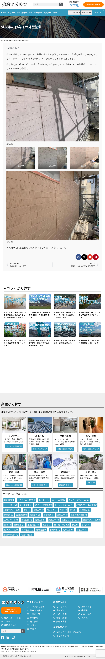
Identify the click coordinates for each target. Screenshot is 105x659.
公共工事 (38, 510)
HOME (3, 13)
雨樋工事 (81, 530)
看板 (75, 525)
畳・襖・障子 (61, 525)
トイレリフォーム (64, 505)
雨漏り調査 (27, 535)
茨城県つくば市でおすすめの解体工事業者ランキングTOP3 (14, 342)
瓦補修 (47, 525)
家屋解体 (35, 515)
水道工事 (53, 520)
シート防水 (26, 505)
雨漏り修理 (11, 535)
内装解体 (52, 510)
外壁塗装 (84, 510)
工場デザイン (11, 520)
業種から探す (27, 13)
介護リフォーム (12, 510)
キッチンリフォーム (79, 500)
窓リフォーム (11, 530)
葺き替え (27, 530)
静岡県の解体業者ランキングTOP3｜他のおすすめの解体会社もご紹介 (39, 342)
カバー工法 (59, 500)
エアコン (44, 500)
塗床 (73, 510)
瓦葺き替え (33, 525)
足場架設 (41, 530)
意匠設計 (27, 520)
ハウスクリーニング (86, 505)
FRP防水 (9, 500)
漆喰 (7, 525)
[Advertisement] (26, 374)
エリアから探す (14, 13)
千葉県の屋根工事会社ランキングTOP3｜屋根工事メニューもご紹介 (64, 314)
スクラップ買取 (43, 505)
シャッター (10, 505)
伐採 (26, 510)
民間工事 (40, 520)
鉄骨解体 (55, 530)
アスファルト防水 (27, 500)
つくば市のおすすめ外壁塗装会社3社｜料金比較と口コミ (39, 314)
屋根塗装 (49, 515)
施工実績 (47, 13)
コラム (55, 13)
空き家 (85, 525)
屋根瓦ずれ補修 (79, 515)
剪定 (63, 510)
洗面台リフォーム (71, 520)
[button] (78, 257)
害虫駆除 (21, 515)
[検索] (61, 4)
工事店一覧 (38, 13)
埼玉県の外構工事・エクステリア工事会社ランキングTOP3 (89, 314)
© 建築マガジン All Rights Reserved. (17, 656)
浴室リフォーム (91, 520)
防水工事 (68, 530)
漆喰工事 (19, 525)
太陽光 (8, 515)
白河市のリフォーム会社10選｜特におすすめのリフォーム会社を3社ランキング (15, 314)
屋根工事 (62, 515)
